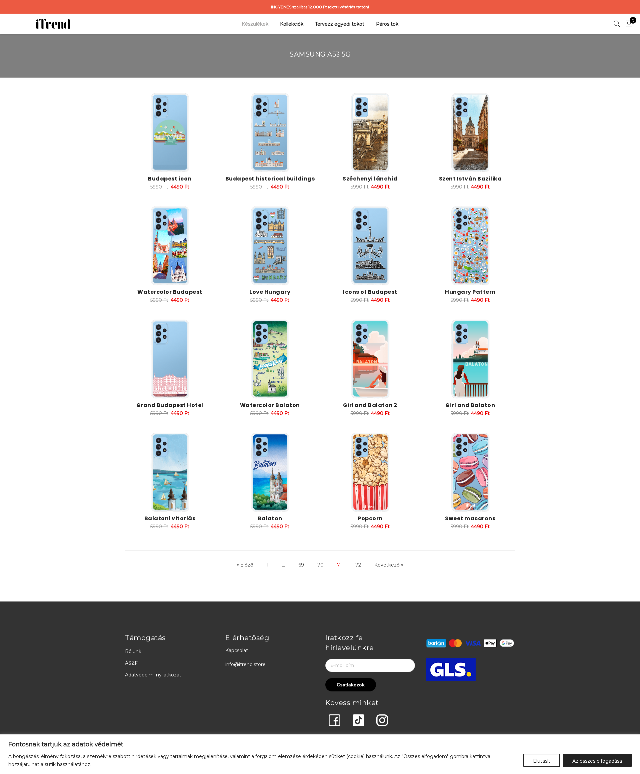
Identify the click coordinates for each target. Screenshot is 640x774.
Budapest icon (170, 179)
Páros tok (387, 24)
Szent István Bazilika (470, 179)
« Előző (245, 565)
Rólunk (133, 651)
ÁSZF (131, 663)
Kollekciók (291, 24)
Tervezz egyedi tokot (339, 24)
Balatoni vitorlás (170, 518)
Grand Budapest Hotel (169, 405)
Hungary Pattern (470, 292)
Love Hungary (269, 292)
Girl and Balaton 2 (370, 405)
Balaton (270, 518)
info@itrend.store (245, 664)
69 (301, 565)
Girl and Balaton (470, 405)
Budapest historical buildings (270, 179)
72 (358, 565)
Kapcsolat (236, 650)
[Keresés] (617, 24)
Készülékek (255, 24)
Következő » (388, 565)
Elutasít (541, 761)
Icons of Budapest (370, 292)
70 (320, 565)
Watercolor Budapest (169, 292)
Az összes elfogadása (597, 761)
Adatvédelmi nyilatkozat (153, 675)
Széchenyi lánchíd (370, 179)
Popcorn (370, 518)
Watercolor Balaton (270, 405)
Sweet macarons (470, 518)
